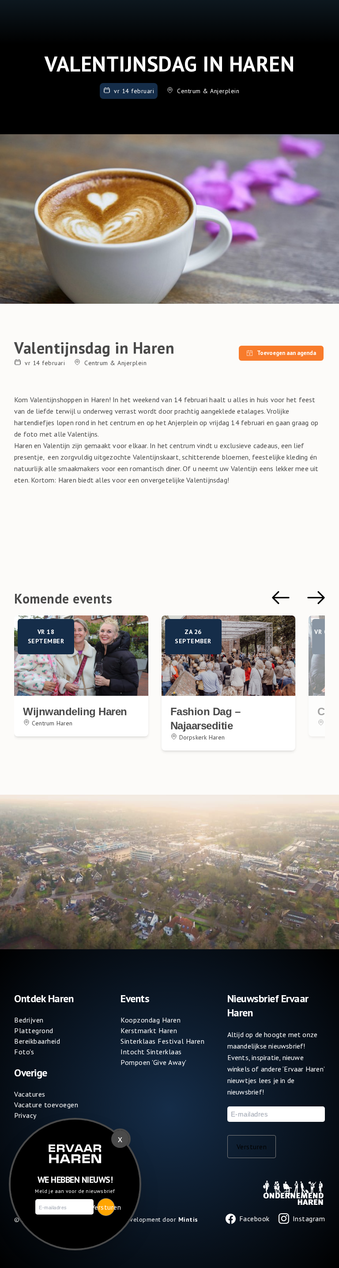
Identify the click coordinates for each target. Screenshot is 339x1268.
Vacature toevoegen (46, 1104)
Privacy (25, 1115)
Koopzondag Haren (151, 1019)
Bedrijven (29, 1019)
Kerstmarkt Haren (149, 1030)
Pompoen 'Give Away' (154, 1062)
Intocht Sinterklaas (151, 1051)
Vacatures (29, 1094)
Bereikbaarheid (37, 1041)
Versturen (252, 1146)
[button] (281, 597)
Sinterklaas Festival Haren (162, 1041)
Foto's (24, 1051)
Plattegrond (33, 1030)
